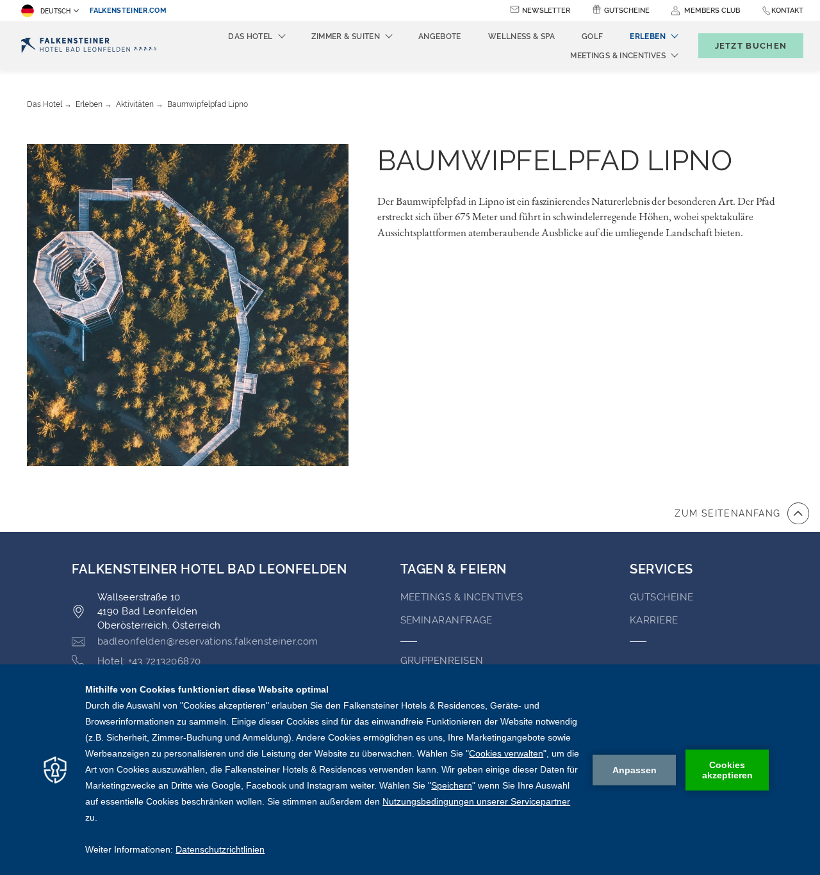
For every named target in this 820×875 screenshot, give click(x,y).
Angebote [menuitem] (439, 36)
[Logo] (88, 46)
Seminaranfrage (446, 620)
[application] (410, 769)
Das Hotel (44, 104)
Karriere (654, 620)
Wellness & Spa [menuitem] (521, 36)
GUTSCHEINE (662, 597)
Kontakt (787, 10)
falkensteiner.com (128, 10)
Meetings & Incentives (461, 597)
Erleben (89, 104)
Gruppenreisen (442, 660)
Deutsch (55, 11)
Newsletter (546, 10)
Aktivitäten (135, 104)
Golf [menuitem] (592, 36)
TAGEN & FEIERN (453, 569)
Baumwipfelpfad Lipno (207, 104)
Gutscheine (627, 10)
